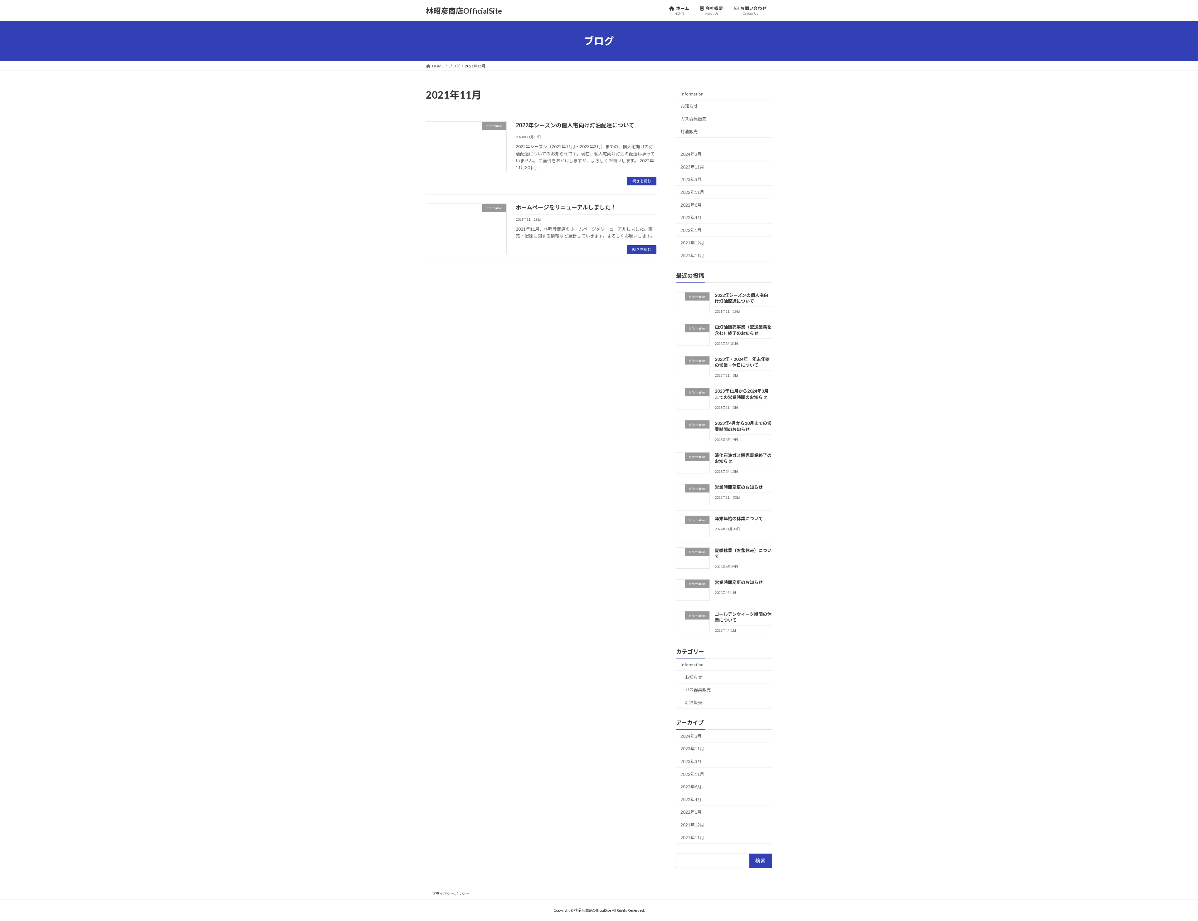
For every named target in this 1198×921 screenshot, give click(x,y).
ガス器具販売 (693, 118)
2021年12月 (692, 243)
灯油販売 (689, 131)
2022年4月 (691, 217)
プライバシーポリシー (450, 893)
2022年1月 (691, 230)
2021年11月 (692, 255)
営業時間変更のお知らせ (739, 487)
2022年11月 (692, 192)
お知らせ (689, 106)
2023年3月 (691, 179)
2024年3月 (691, 154)
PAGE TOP (1166, 887)
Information (692, 93)
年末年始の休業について (739, 519)
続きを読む (641, 181)
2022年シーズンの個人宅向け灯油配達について (575, 125)
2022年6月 (691, 205)
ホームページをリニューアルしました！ (566, 207)
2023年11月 (692, 166)
